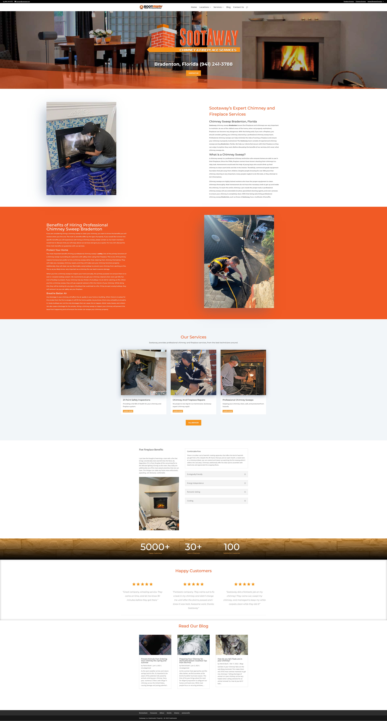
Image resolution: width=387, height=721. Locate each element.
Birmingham (143, 713)
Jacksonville (186, 713)
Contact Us (238, 7)
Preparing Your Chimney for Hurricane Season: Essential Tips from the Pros (193, 661)
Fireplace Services (349, 1)
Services (218, 7)
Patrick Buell (147, 665)
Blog (228, 7)
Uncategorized (146, 668)
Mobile (169, 713)
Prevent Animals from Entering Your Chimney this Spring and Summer (154, 661)
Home (194, 7)
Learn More (128, 411)
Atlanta (176, 713)
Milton (162, 713)
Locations (204, 7)
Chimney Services (361, 1)
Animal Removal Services (375, 1)
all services (193, 422)
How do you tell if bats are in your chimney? (230, 660)
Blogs (241, 664)
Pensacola (153, 713)
